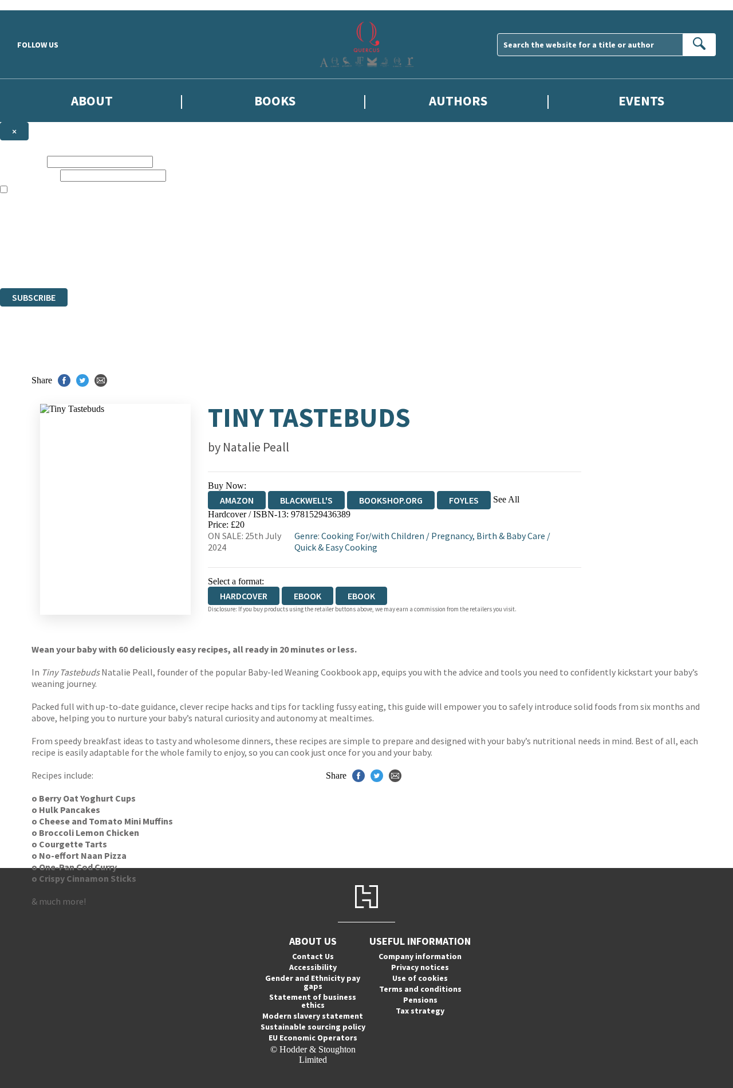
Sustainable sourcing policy (313, 1027)
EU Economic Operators (313, 1037)
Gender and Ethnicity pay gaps (312, 982)
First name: (22, 161)
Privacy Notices (227, 252)
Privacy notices (420, 967)
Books (274, 100)
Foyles (464, 500)
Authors (458, 100)
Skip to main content (37, 5)
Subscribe (34, 297)
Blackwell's (306, 500)
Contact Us (313, 956)
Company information (420, 956)
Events (641, 100)
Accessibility (313, 967)
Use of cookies (420, 978)
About (92, 100)
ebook (307, 596)
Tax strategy (420, 1010)
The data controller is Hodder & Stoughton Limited (92, 231)
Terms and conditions (420, 989)
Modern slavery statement (312, 1016)
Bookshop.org (391, 500)
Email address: (29, 175)
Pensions (420, 1000)
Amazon (237, 500)
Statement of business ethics (312, 1001)
